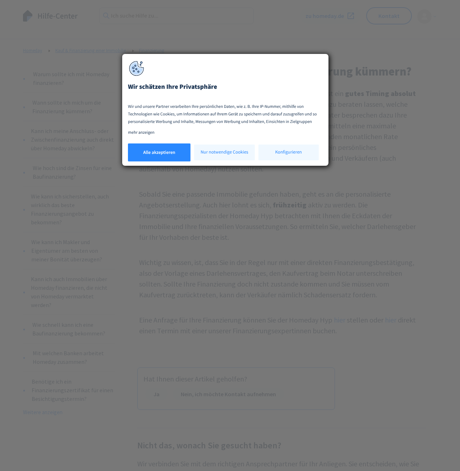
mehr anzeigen (141, 132)
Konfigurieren (288, 152)
